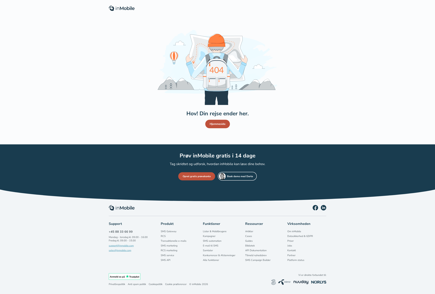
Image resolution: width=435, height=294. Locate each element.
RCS (163, 236)
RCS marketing (169, 250)
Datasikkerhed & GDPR (300, 236)
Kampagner (209, 236)
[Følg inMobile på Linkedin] (323, 207)
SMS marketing (169, 245)
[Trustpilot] (124, 276)
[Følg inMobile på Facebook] (315, 207)
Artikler (249, 231)
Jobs (289, 245)
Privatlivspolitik (117, 284)
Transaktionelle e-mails (173, 241)
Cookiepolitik (155, 284)
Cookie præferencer (176, 284)
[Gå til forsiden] (122, 207)
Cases (248, 236)
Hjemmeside (217, 124)
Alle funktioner (211, 260)
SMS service (167, 255)
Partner (291, 255)
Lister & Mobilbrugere (215, 231)
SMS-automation (212, 241)
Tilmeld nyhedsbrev (256, 255)
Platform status (295, 260)
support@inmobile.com (121, 245)
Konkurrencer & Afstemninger (219, 255)
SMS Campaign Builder (258, 260)
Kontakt (291, 250)
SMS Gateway (168, 231)
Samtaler (208, 250)
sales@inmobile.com (120, 250)
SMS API (165, 260)
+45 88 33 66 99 (121, 232)
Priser (290, 241)
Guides (249, 241)
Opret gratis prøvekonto (197, 176)
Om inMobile (294, 231)
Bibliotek (250, 245)
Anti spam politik (137, 284)
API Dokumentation (256, 250)
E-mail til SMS (210, 245)
